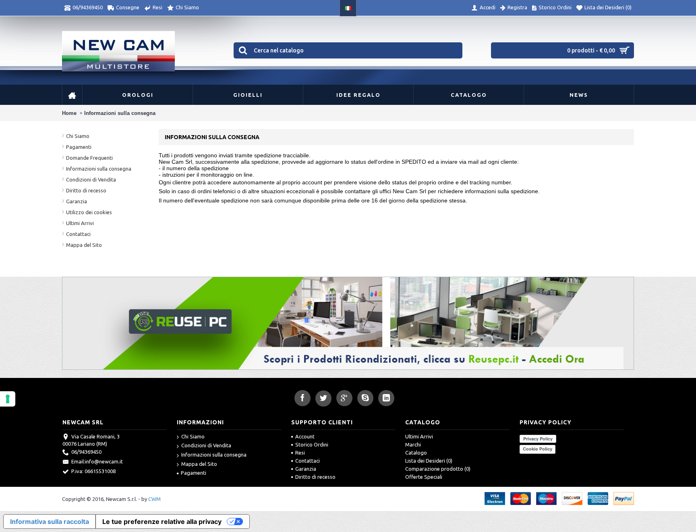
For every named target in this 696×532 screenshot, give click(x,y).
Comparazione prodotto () (437, 468)
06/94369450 (86, 452)
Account (305, 436)
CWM (154, 499)
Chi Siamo (77, 136)
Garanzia (76, 201)
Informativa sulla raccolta (49, 521)
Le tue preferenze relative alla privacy (162, 521)
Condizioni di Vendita (91, 179)
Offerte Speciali (423, 477)
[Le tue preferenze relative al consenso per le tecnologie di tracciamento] (7, 399)
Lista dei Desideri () (428, 460)
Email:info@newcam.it (97, 461)
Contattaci (78, 234)
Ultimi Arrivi (80, 223)
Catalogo (416, 452)
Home (69, 113)
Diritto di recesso (86, 190)
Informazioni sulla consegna (119, 113)
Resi (300, 452)
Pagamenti (78, 147)
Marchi (413, 444)
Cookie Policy (537, 449)
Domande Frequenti (89, 158)
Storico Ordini (311, 444)
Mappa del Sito (84, 245)
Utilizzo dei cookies (89, 212)
